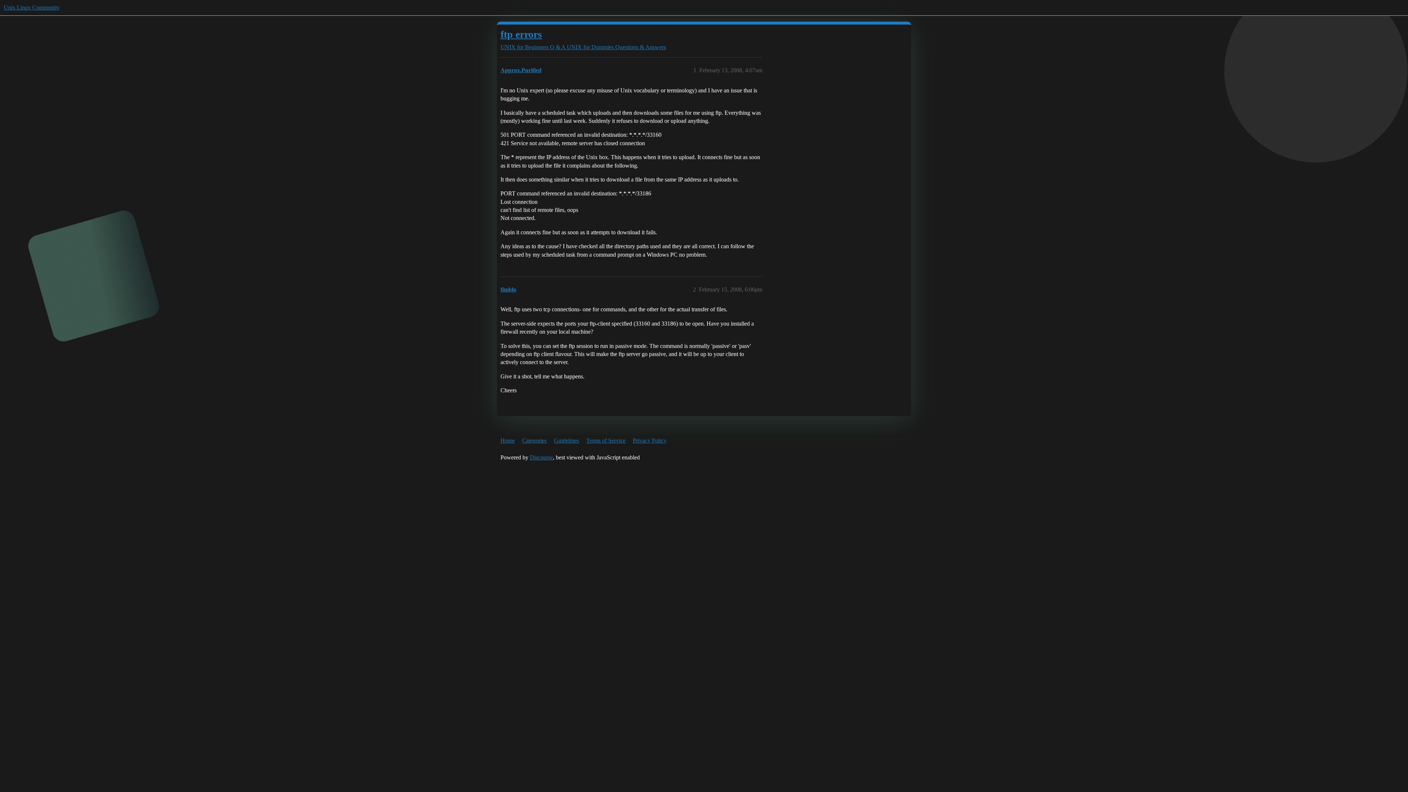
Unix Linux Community (32, 7)
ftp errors (521, 34)
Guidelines (566, 440)
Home (507, 440)
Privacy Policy (650, 440)
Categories (534, 440)
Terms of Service (606, 440)
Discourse (541, 457)
